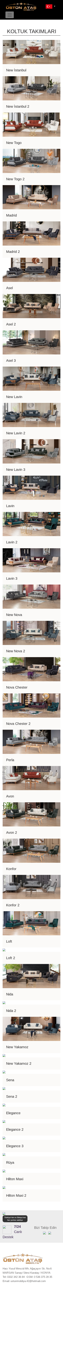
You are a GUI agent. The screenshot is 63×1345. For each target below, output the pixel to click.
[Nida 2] (4, 1002)
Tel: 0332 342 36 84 (14, 1276)
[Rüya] (4, 1154)
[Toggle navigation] (9, 14)
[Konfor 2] (31, 886)
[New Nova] (31, 596)
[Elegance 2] (4, 1121)
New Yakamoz (17, 1047)
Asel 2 (11, 324)
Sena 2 (11, 1096)
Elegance (13, 1113)
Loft (9, 941)
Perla (10, 760)
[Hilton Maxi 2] (4, 1187)
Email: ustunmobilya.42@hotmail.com (24, 1281)
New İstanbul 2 (17, 106)
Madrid (11, 215)
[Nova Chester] (31, 669)
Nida (9, 994)
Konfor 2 (12, 905)
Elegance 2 (14, 1129)
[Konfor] (31, 850)
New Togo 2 (15, 179)
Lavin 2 (11, 542)
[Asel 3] (31, 342)
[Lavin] (31, 487)
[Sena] (4, 1071)
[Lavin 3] (31, 559)
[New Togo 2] (31, 160)
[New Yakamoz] (31, 1028)
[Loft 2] (4, 949)
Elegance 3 (14, 1146)
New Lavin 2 (15, 433)
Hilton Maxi (14, 1179)
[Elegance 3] (4, 1137)
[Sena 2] (4, 1088)
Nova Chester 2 (18, 724)
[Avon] (31, 777)
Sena (10, 1080)
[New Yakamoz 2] (4, 1055)
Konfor (11, 869)
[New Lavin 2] (31, 414)
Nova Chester (16, 687)
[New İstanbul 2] (31, 88)
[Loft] (31, 923)
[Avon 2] (31, 814)
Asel (9, 288)
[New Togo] (31, 124)
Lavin (10, 506)
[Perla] (31, 741)
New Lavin (14, 397)
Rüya (10, 1162)
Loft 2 (10, 958)
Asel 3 (11, 360)
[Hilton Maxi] (4, 1170)
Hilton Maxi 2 (16, 1195)
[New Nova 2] (31, 632)
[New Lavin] (31, 378)
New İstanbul (16, 70)
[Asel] (31, 269)
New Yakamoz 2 (18, 1063)
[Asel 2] (31, 305)
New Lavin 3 (15, 469)
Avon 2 (11, 832)
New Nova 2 (15, 651)
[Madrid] (31, 197)
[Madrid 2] (31, 233)
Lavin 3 (11, 578)
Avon (10, 796)
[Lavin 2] (31, 523)
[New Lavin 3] (31, 451)
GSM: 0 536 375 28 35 (39, 1276)
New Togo (14, 143)
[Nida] (31, 975)
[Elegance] (4, 1104)
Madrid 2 (13, 252)
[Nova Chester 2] (31, 705)
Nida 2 (11, 1011)
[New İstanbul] (31, 51)
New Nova (14, 615)
